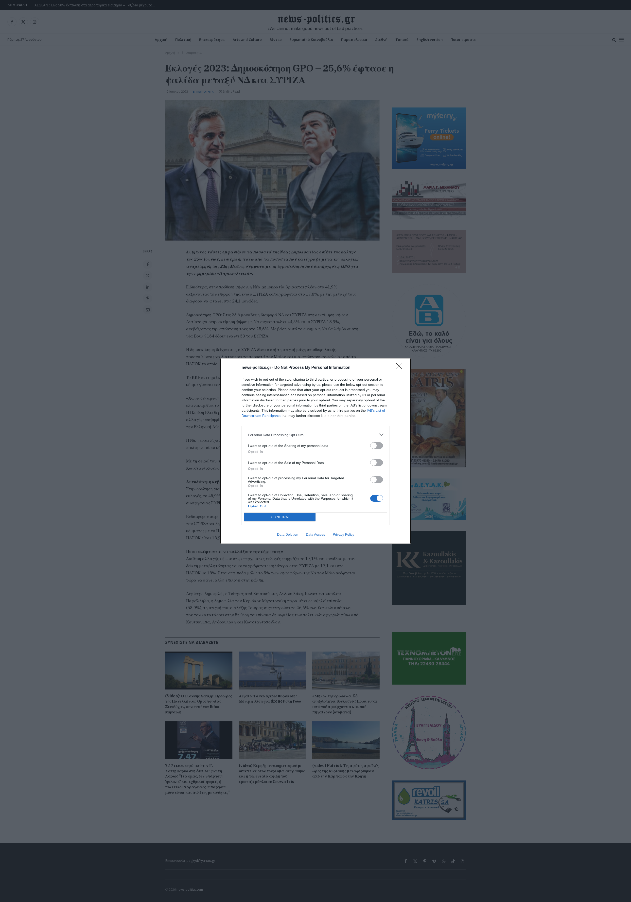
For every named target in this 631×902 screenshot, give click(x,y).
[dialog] (315, 451)
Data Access (315, 534)
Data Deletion (287, 534)
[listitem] (315, 434)
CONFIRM (280, 517)
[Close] (400, 367)
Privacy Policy (343, 534)
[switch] (376, 445)
